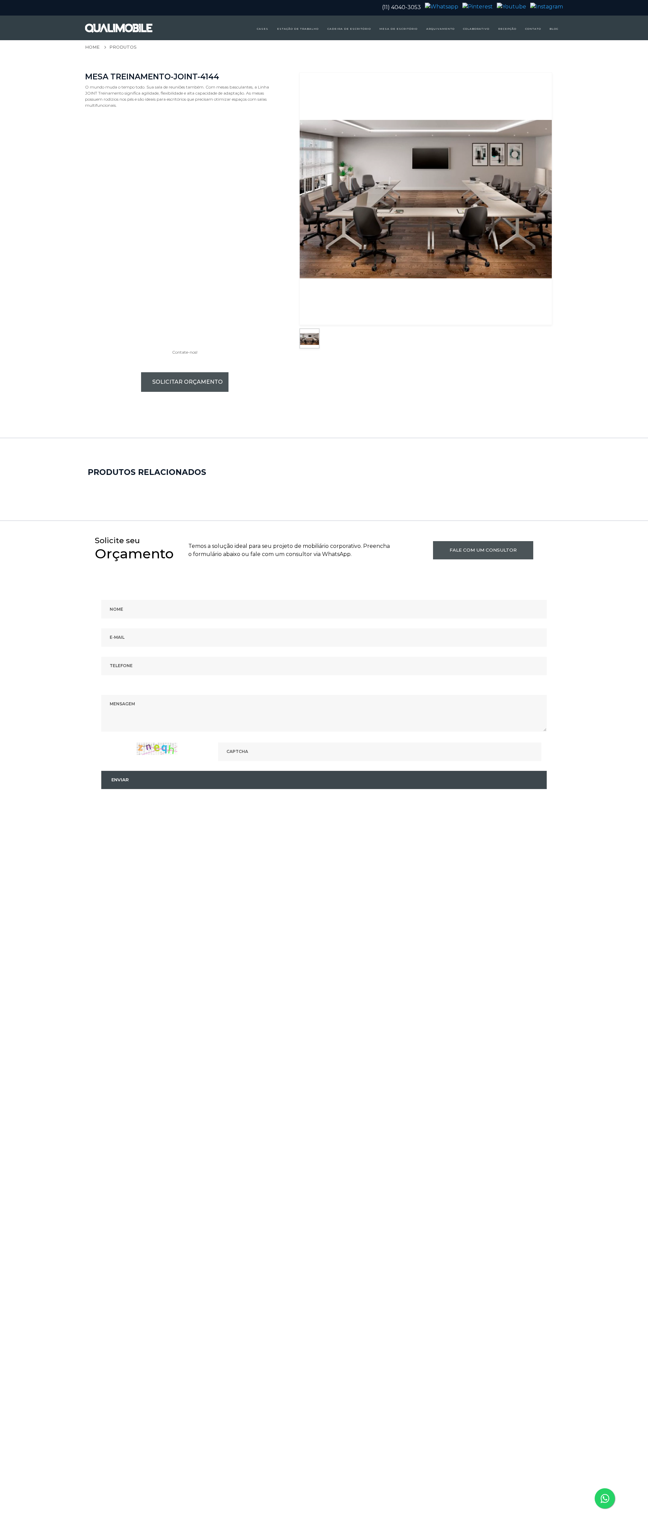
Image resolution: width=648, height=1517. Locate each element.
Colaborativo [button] (476, 28)
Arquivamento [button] (440, 28)
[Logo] (107, 27)
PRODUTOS (123, 47)
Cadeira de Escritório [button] (349, 28)
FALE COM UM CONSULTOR (483, 550)
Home (92, 47)
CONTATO (533, 28)
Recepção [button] (507, 28)
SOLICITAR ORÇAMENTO (187, 382)
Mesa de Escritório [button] (398, 28)
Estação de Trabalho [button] (298, 28)
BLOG (554, 28)
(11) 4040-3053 (401, 7)
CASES (262, 28)
